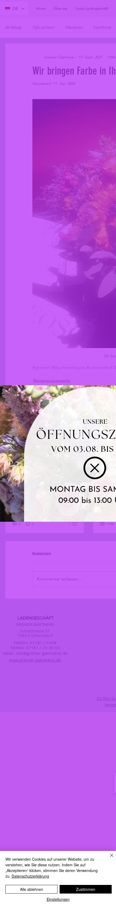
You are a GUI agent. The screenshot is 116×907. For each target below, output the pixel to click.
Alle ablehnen (31, 889)
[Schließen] (108, 858)
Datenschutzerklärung (30, 876)
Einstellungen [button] (58, 899)
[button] (95, 468)
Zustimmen (85, 889)
